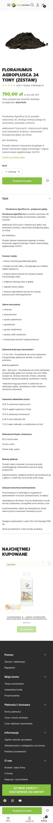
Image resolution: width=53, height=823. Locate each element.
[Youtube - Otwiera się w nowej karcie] (20, 800)
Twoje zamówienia (14, 683)
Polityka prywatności (15, 751)
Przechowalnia (11, 695)
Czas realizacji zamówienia (18, 723)
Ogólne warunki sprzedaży (18, 739)
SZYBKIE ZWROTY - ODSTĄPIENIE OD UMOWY (26, 790)
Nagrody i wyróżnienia (16, 779)
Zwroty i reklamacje (14, 661)
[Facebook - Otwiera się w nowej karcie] (5, 800)
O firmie (8, 773)
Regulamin (9, 667)
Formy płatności (12, 711)
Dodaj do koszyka (22, 181)
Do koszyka (26, 629)
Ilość (4, 165)
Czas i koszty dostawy (16, 717)
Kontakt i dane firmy (14, 767)
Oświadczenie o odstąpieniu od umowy (24, 745)
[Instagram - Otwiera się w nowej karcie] (12, 800)
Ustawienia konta (13, 689)
